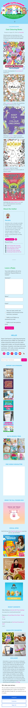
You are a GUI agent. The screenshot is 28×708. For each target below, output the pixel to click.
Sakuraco (19, 531)
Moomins (8, 168)
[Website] (16, 239)
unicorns (11, 136)
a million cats (9, 103)
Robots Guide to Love (16, 202)
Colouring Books (14, 26)
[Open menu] (15, 21)
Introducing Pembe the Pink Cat (14, 252)
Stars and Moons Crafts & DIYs (14, 247)
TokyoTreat (13, 531)
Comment (8, 278)
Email (7, 303)
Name (7, 296)
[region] (14, 695)
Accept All (14, 697)
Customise (14, 701)
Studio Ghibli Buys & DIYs (13, 248)
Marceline (21, 32)
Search (24, 360)
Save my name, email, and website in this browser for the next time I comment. (15, 312)
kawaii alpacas (19, 71)
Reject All (14, 705)
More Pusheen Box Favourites (13, 245)
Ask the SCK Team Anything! (13, 250)
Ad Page (18, 682)
